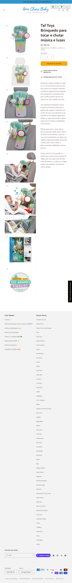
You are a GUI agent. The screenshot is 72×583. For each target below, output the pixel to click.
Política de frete (60, 578)
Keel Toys (39, 370)
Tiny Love (39, 514)
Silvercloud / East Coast (43, 493)
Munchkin (39, 447)
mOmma (39, 434)
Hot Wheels (40, 353)
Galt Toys (39, 336)
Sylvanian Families (42, 510)
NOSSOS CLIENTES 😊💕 (12, 349)
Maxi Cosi (39, 413)
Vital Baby (39, 540)
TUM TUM (39, 531)
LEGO (38, 392)
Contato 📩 (8, 319)
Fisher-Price (40, 324)
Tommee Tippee (41, 519)
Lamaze (38, 379)
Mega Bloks (39, 421)
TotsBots (39, 527)
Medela (38, 417)
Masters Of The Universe (43, 408)
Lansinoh (39, 383)
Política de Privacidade (11, 332)
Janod (38, 362)
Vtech (38, 544)
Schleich (38, 489)
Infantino (39, 358)
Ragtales (39, 476)
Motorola (39, 442)
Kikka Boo (39, 375)
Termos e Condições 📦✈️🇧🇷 (13, 336)
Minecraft (39, 430)
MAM (37, 404)
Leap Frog (39, 387)
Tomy (38, 523)
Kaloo (38, 366)
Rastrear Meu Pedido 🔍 (12, 341)
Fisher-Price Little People (44, 328)
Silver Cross (39, 497)
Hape (38, 349)
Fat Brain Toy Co (41, 319)
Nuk (37, 464)
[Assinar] (33, 555)
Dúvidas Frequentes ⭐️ (12, 345)
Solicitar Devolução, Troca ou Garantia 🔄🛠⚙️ (19, 324)
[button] (4, 10)
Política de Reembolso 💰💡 (13, 328)
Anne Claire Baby (13, 578)
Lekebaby (39, 396)
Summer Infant (41, 506)
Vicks (38, 536)
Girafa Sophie (40, 341)
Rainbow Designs (41, 481)
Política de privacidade (37, 578)
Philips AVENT (40, 468)
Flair (37, 332)
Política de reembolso (25, 578)
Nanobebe (39, 451)
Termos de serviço (49, 578)
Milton (38, 425)
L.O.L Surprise (40, 400)
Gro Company (40, 345)
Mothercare (39, 438)
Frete (42, 48)
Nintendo (39, 455)
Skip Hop (39, 502)
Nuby (38, 459)
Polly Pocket (40, 472)
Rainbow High (40, 485)
